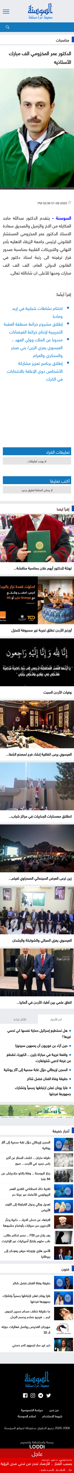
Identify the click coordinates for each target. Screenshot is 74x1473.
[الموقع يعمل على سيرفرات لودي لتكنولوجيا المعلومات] (37, 1446)
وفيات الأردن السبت (57, 692)
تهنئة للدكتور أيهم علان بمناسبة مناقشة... (43, 568)
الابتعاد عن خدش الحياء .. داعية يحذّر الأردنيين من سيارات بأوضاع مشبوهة (26, 1222)
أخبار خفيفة (61, 1130)
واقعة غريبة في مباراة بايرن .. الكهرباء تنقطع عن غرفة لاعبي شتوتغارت (39, 1057)
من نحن (54, 1409)
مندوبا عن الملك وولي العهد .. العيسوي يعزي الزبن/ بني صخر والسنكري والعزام (37, 347)
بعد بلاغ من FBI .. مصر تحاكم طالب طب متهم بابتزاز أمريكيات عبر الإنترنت (26, 1237)
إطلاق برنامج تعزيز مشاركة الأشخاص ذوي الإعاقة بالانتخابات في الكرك (35, 370)
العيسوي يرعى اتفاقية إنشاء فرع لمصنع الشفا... (39, 754)
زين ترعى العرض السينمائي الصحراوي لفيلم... (40, 878)
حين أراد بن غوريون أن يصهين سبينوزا (41, 1045)
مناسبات (62, 39)
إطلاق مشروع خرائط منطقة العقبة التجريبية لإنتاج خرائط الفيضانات (33, 327)
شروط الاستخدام (52, 1415)
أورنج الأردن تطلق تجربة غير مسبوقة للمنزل (41, 630)
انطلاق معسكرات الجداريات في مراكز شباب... (40, 816)
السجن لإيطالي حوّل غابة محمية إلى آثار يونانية (36, 1069)
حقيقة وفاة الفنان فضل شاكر (47, 1078)
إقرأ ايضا (63, 508)
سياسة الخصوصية (32, 1409)
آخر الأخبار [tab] (56, 1019)
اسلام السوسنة (27, 1415)
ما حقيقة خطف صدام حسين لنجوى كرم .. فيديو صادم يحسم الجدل (27, 1313)
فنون (65, 1268)
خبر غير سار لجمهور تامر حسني (31, 1344)
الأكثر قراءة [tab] (20, 1019)
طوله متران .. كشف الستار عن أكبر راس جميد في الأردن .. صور (28, 1160)
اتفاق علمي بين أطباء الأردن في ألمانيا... (44, 1002)
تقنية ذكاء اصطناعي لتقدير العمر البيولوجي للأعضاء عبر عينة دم (29, 1191)
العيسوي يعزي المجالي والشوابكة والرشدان (42, 940)
